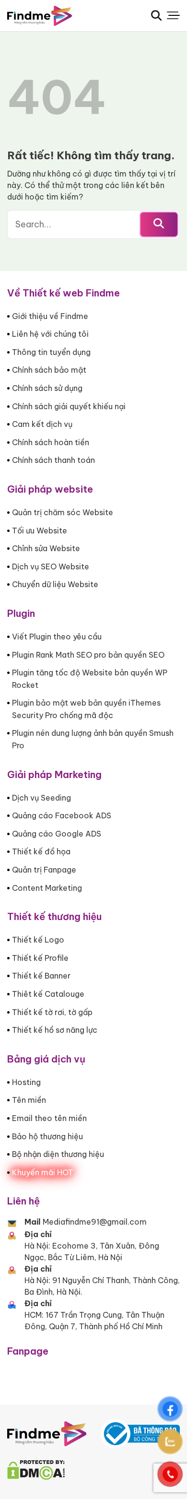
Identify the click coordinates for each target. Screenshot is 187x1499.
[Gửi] (159, 224)
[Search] (156, 15)
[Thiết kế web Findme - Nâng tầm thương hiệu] (55, 16)
